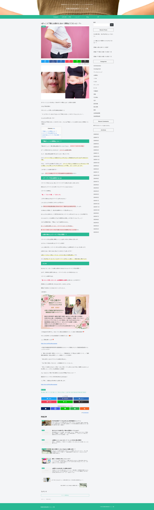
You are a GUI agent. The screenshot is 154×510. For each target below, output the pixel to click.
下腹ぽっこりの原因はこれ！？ (49, 131)
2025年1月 (96, 172)
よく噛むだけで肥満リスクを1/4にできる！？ (103, 41)
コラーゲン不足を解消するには (49, 133)
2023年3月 (96, 229)
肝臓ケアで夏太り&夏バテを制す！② (103, 52)
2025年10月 (96, 162)
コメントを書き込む (65, 495)
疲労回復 (96, 103)
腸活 (85, 392)
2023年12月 (96, 203)
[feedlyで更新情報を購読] (74, 408)
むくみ (95, 88)
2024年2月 (96, 197)
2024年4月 (96, 191)
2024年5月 (96, 188)
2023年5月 (96, 222)
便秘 (95, 94)
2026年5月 (96, 143)
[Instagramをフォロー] (55, 408)
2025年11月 (96, 159)
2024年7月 (96, 181)
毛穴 (95, 100)
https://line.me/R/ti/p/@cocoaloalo (49, 343)
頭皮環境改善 (97, 116)
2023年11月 (96, 207)
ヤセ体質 (71, 392)
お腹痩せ (43, 389)
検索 (94, 22)
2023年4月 (96, 226)
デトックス (96, 84)
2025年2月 (96, 169)
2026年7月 (96, 137)
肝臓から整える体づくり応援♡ (101, 47)
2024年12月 (96, 175)
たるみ (61, 392)
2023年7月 (96, 216)
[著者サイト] (45, 408)
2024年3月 (96, 194)
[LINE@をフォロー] (65, 408)
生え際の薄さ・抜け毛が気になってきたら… (103, 35)
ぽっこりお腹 (66, 392)
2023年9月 (96, 213)
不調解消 (96, 91)
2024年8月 (96, 178)
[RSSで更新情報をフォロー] (84, 408)
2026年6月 (96, 140)
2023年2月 (96, 232)
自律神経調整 (97, 113)
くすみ (95, 78)
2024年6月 (96, 185)
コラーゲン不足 (49, 392)
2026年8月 (96, 134)
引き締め (96, 97)
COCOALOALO (97, 66)
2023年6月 (96, 219)
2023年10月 (96, 210)
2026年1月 (96, 153)
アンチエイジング (98, 72)
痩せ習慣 (80, 392)
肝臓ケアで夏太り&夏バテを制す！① (103, 56)
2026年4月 (96, 147)
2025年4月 (96, 166)
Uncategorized (97, 69)
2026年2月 (96, 150)
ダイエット (56, 392)
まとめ (44, 137)
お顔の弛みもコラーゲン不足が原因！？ (51, 135)
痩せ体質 (76, 392)
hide (54, 128)
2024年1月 (96, 200)
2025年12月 (96, 156)
